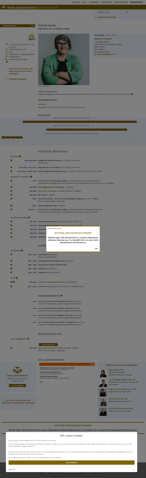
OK (96, 248)
